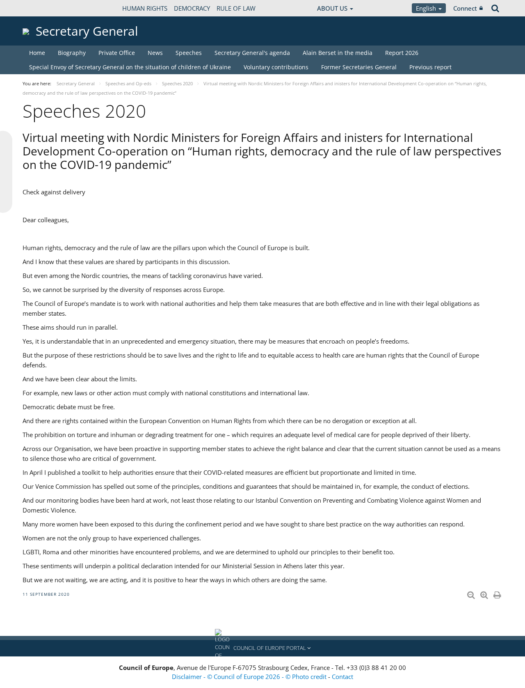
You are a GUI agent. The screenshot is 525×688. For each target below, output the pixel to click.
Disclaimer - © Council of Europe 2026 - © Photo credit (250, 676)
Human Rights (144, 8)
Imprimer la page (497, 593)
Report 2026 (401, 53)
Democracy (192, 8)
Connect (465, 8)
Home (37, 53)
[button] (262, 648)
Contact (342, 676)
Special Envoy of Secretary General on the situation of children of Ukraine (130, 67)
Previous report (430, 67)
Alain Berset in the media (337, 53)
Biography (72, 53)
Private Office (116, 53)
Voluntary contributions (276, 67)
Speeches (189, 53)
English (427, 8)
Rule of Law (236, 8)
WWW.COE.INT (43, 8)
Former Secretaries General (359, 67)
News (155, 53)
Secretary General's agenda (252, 53)
